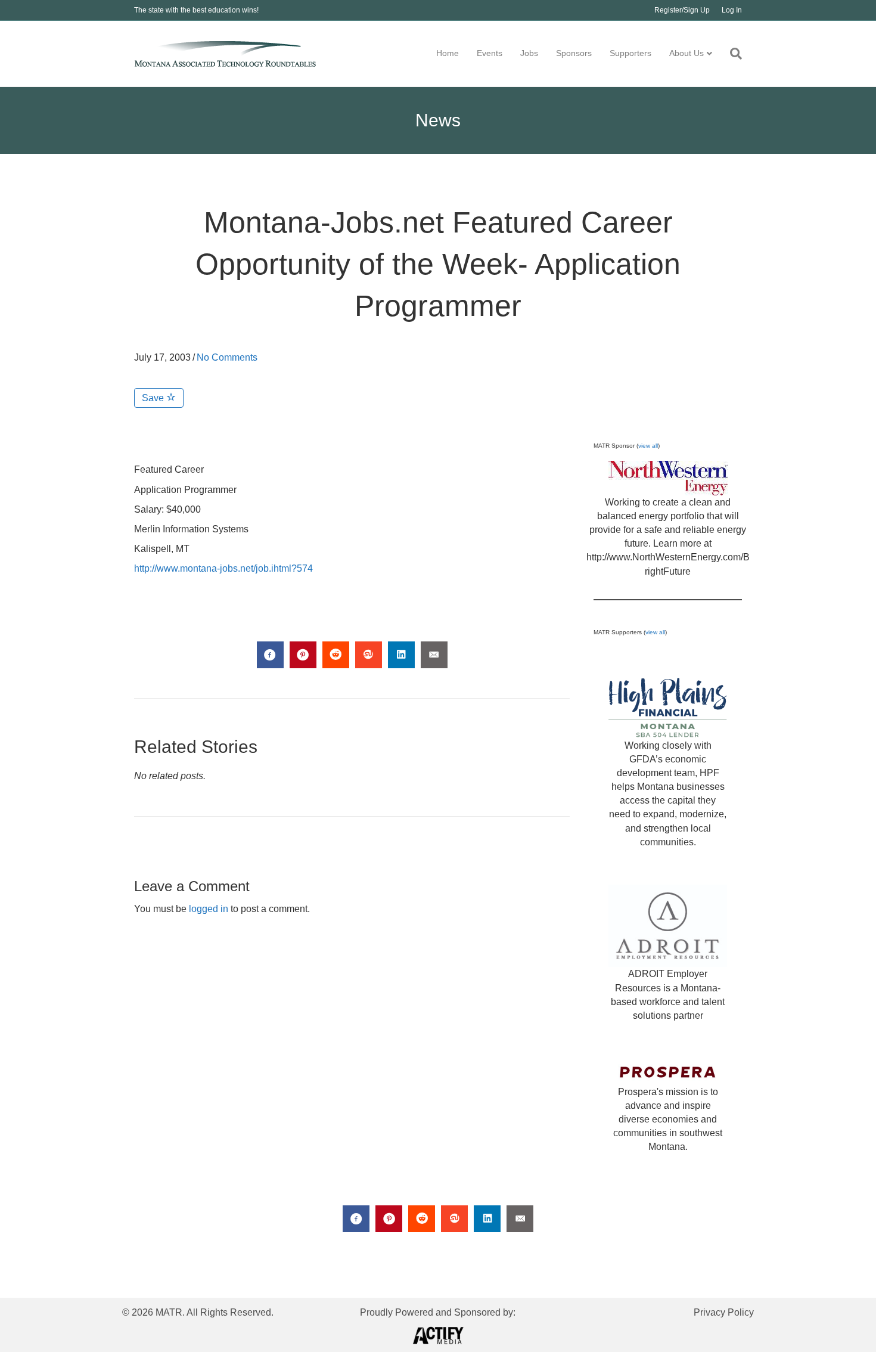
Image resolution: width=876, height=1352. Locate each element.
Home (447, 53)
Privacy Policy (724, 1312)
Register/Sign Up (682, 10)
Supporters (630, 53)
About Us (686, 53)
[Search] (731, 53)
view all (648, 445)
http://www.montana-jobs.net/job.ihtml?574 (223, 568)
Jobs (529, 53)
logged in (208, 909)
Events (489, 53)
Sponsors (574, 53)
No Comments (227, 357)
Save (154, 398)
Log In (732, 10)
